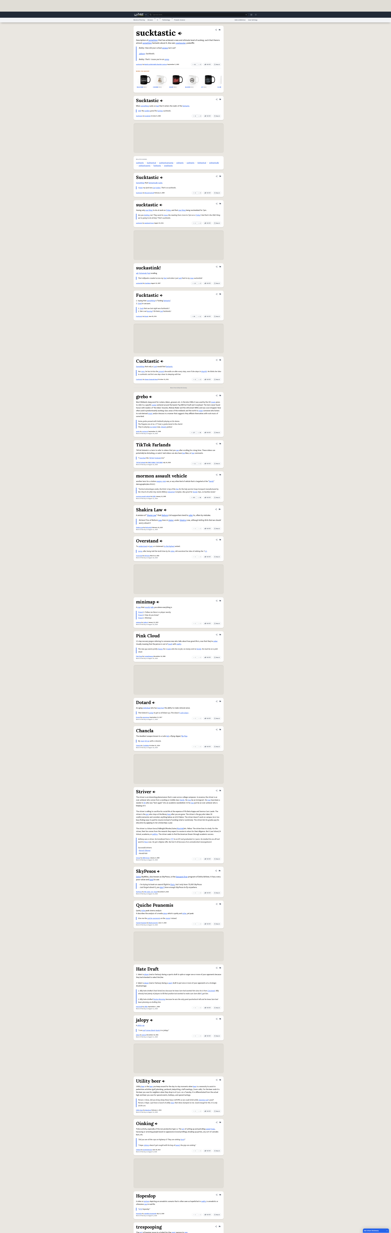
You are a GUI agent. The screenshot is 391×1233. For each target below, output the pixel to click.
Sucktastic (139, 116)
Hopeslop (139, 1214)
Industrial (171, 492)
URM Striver (146, 858)
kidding (147, 215)
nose (192, 278)
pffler (146, 1007)
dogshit (204, 371)
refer (191, 515)
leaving (149, 311)
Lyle (206, 1100)
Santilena (148, 283)
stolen (158, 187)
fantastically (153, 183)
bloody (163, 427)
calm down (184, 713)
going (151, 713)
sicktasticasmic (144, 165)
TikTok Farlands (141, 463)
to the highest (169, 546)
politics (155, 834)
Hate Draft (139, 1007)
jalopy (138, 1035)
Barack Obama (144, 850)
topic (151, 546)
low (183, 453)
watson (144, 1035)
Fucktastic (139, 316)
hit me (147, 741)
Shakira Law (139, 528)
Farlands (157, 458)
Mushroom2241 (153, 923)
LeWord (145, 622)
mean (201, 410)
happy (160, 649)
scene (154, 405)
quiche (149, 918)
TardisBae (146, 746)
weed (177, 1145)
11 (206, 551)
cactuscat (145, 431)
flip (182, 736)
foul (148, 273)
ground (161, 371)
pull (144, 1030)
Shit (139, 111)
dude (169, 649)
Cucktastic (139, 379)
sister (172, 551)
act (183, 1129)
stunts (157, 1030)
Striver (138, 858)
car (143, 1025)
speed (208, 1129)
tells (152, 607)
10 (141, 1209)
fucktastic (157, 165)
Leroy (140, 551)
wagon (159, 481)
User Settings (253, 20)
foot (165, 278)
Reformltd (148, 528)
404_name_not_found (150, 892)
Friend (140, 612)
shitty (139, 1025)
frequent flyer (182, 876)
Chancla (138, 746)
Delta (138, 876)
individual (146, 708)
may (189, 800)
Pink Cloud (139, 656)
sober (215, 641)
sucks (160, 183)
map (139, 607)
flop (185, 736)
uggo (167, 59)
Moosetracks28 (149, 193)
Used (140, 303)
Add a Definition (240, 20)
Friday (168, 210)
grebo (138, 431)
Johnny (142, 53)
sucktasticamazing (166, 163)
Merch (218, 65)
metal (154, 427)
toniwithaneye (148, 656)
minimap (138, 622)
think (141, 187)
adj (137, 273)
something (153, 40)
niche (143, 910)
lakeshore (148, 1110)
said (180, 278)
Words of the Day (139, 20)
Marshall (180, 828)
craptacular (181, 43)
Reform (165, 515)
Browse (150, 20)
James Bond (150, 1030)
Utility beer (139, 1110)
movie (168, 918)
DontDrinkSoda (147, 1150)
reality (178, 644)
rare (145, 1204)
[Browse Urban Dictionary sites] (140, 15)
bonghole (147, 116)
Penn (146, 842)
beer (142, 1086)
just (154, 187)
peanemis (156, 918)
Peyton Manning (159, 999)
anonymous (145, 717)
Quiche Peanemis (141, 923)
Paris (172, 884)
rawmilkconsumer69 (150, 1214)
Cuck (155, 366)
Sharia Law (151, 515)
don (161, 887)
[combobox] (198, 15)
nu (151, 427)
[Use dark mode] (256, 14)
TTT (172, 839)
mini (164, 481)
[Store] (251, 14)
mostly (147, 607)
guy (147, 814)
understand (142, 546)
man (142, 371)
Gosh (141, 308)
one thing (149, 210)
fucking (160, 111)
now (160, 520)
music (213, 402)
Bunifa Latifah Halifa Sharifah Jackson (155, 64)
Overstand (139, 556)
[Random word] (246, 14)
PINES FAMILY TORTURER (155, 463)
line (177, 489)
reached (143, 458)
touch (170, 644)
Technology (166, 20)
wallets (147, 111)
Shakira (183, 520)
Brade (146, 316)
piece (165, 913)
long (159, 708)
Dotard (138, 717)
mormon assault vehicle (143, 496)
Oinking (138, 1150)
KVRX (154, 496)
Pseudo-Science (179, 20)
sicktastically (214, 163)
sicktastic (180, 163)
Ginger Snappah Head (151, 379)
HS (144, 803)
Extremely (143, 273)
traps (213, 1129)
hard (151, 879)
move (166, 215)
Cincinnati (211, 990)
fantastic (186, 106)
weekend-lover (149, 223)
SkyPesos (139, 892)
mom (142, 741)
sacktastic (190, 163)
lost (162, 708)
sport (170, 983)
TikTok (151, 458)
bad (157, 106)
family (211, 481)
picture (165, 48)
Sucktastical (151, 163)
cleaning (202, 1100)
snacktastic (168, 165)
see (177, 450)
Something (140, 183)
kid (167, 736)
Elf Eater (147, 556)
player (146, 974)
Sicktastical (201, 163)
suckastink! (139, 283)
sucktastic (139, 64)
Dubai (170, 520)
